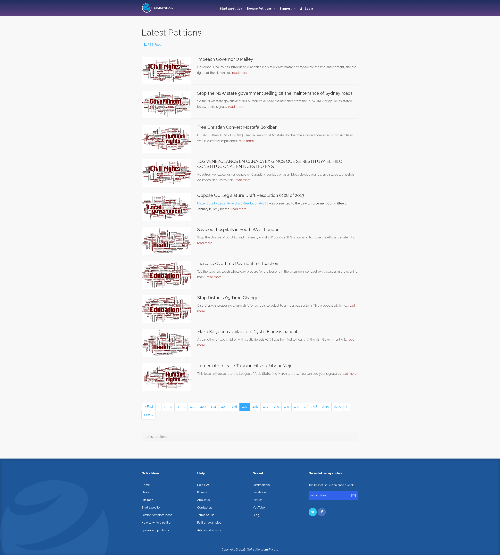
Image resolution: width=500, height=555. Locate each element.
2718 (314, 407)
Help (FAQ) (204, 484)
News (145, 492)
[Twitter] (313, 512)
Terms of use (205, 515)
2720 (337, 407)
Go (353, 495)
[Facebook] (322, 512)
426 (234, 407)
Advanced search (209, 530)
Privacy (202, 492)
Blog (256, 515)
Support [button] (286, 8)
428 (255, 407)
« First (148, 407)
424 (213, 407)
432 (296, 407)
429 (266, 407)
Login (308, 8)
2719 (325, 407)
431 (286, 407)
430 (276, 407)
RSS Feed (154, 44)
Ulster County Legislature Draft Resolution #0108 (232, 203)
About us (203, 499)
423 (203, 407)
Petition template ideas (157, 515)
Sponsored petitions (155, 530)
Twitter (257, 499)
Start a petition (231, 8)
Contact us (204, 507)
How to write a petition (157, 522)
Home (146, 484)
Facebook (259, 492)
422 (192, 407)
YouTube (259, 507)
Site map (147, 499)
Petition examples (209, 522)
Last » (148, 415)
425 (224, 407)
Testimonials (261, 484)
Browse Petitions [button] (259, 8)
